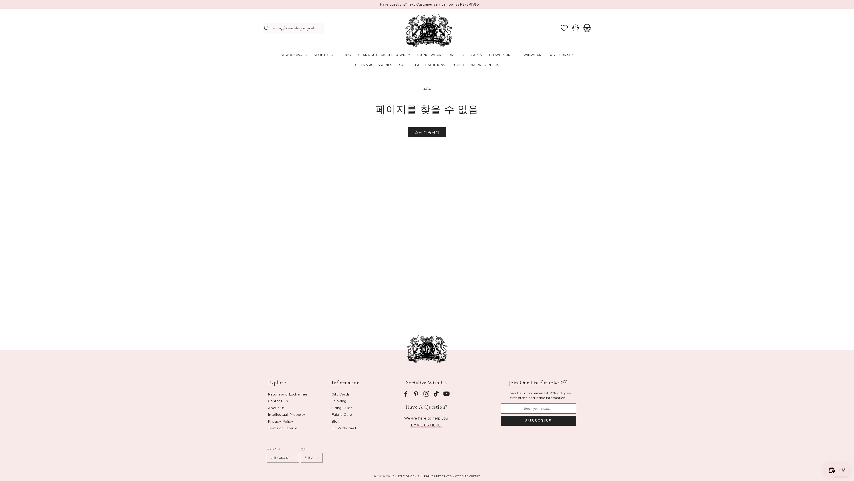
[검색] (266, 28)
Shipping (339, 401)
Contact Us (278, 401)
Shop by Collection (332, 55)
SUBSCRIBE (538, 421)
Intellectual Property (286, 414)
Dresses (456, 55)
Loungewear (429, 55)
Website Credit (467, 476)
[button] (332, 55)
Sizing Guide (342, 408)
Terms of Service (282, 428)
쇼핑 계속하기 (427, 132)
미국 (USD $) (280, 457)
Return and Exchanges (288, 394)
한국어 (308, 457)
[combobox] (293, 28)
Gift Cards (341, 394)
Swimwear (531, 55)
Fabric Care (342, 414)
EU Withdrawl (344, 428)
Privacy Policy (280, 421)
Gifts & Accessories (373, 65)
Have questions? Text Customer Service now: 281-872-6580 (429, 4)
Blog (336, 421)
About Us (276, 408)
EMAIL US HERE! (426, 425)
